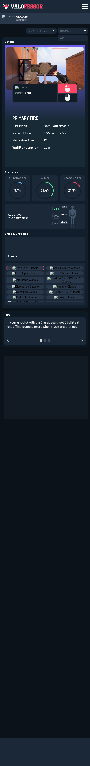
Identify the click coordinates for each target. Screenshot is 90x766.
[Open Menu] (85, 6)
